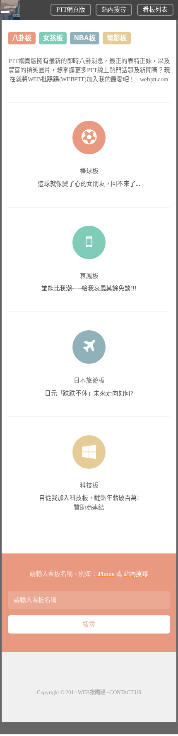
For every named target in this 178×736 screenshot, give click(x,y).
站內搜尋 (114, 9)
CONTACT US (125, 692)
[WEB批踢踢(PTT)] (10, 18)
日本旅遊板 (89, 380)
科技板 (89, 485)
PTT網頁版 (70, 9)
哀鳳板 (89, 276)
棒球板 (89, 171)
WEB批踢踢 (92, 692)
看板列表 (155, 9)
